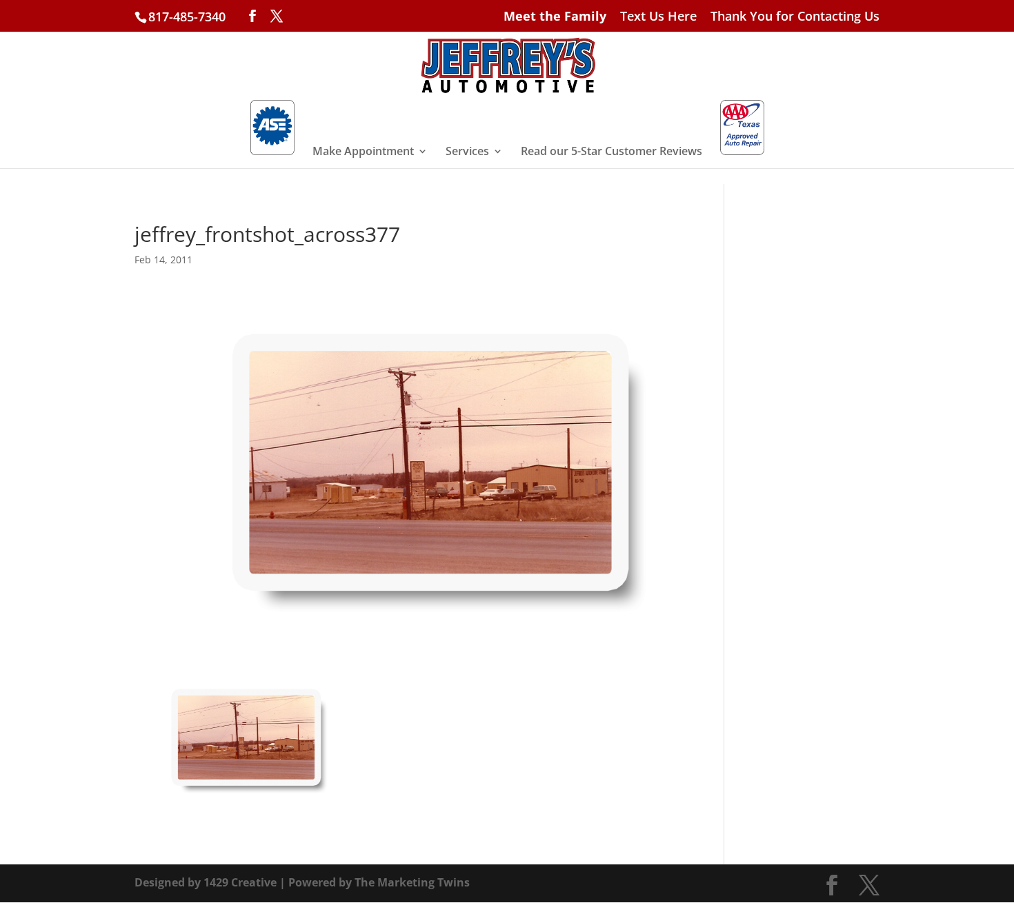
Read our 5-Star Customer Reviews (611, 152)
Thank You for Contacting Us (794, 17)
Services (467, 152)
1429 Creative (240, 882)
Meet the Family (555, 17)
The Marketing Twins (412, 882)
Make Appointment (363, 152)
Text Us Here (658, 17)
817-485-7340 (187, 16)
